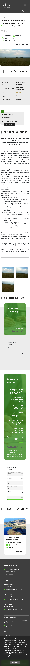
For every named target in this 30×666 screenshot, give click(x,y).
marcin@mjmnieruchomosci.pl (10, 121)
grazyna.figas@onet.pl (12, 626)
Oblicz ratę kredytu (10, 40)
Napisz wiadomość (10, 124)
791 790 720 (9, 606)
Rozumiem (15, 662)
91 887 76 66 (10, 575)
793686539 (6, 120)
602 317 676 (9, 623)
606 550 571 (9, 586)
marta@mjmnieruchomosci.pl (14, 609)
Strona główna (7, 635)
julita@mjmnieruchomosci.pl (14, 589)
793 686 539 (9, 596)
